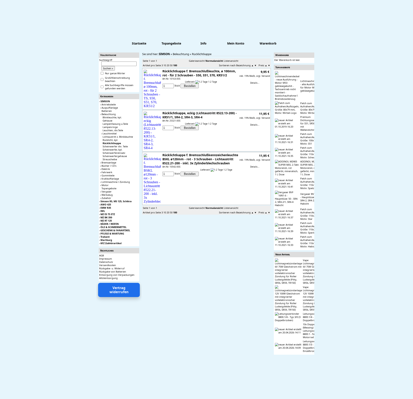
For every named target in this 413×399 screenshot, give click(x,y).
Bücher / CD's (109, 165)
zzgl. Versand (263, 75)
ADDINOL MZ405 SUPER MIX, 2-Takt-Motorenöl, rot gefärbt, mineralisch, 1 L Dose (312, 168)
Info (203, 43)
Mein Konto (235, 43)
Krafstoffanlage (110, 178)
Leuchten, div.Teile (113, 130)
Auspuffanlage (110, 107)
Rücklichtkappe (201, 54)
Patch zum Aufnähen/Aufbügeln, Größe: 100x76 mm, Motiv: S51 (312, 138)
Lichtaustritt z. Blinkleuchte (118, 136)
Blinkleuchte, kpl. (112, 117)
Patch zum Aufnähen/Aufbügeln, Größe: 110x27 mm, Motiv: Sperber (312, 227)
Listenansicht (231, 60)
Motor (105, 185)
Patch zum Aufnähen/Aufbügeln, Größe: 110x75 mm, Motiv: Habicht (312, 241)
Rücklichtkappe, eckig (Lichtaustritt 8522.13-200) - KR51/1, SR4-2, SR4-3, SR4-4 (199, 115)
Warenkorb (268, 43)
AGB (101, 255)
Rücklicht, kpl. (110, 140)
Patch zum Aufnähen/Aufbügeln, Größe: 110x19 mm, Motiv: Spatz (312, 183)
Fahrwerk (107, 172)
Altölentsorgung (108, 278)
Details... (254, 82)
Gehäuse (107, 120)
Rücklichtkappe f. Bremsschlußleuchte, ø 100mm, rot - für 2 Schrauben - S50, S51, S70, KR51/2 (199, 73)
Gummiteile (108, 175)
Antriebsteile (109, 104)
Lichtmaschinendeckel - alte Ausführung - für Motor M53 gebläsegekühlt (312, 85)
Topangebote (171, 43)
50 (171, 65)
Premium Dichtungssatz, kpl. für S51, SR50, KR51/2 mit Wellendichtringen (312, 123)
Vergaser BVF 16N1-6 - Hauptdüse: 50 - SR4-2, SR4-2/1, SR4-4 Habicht (312, 198)
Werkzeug (107, 194)
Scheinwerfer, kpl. (112, 149)
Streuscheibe (110, 159)
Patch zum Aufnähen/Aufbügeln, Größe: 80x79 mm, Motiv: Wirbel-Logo (312, 108)
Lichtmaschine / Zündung (116, 181)
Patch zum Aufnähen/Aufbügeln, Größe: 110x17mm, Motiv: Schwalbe (312, 152)
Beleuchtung (109, 114)
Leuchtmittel (110, 133)
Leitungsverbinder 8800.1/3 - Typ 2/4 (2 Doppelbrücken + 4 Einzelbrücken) (314, 346)
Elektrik (106, 169)
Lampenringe (110, 127)
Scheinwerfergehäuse (115, 156)
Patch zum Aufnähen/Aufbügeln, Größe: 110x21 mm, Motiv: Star (312, 214)
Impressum (105, 258)
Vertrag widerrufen (119, 289)
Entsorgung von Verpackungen (116, 274)
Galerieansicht (197, 60)
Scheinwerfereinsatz (114, 152)
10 (164, 65)
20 (168, 65)
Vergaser (107, 191)
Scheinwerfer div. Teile (115, 146)
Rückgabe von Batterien (112, 271)
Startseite (139, 43)
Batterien (107, 110)
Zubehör (106, 198)
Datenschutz (106, 261)
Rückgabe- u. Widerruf (112, 268)
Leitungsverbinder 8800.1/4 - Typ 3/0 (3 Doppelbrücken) (314, 317)
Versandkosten (107, 265)
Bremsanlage (109, 162)
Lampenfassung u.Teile (115, 123)
